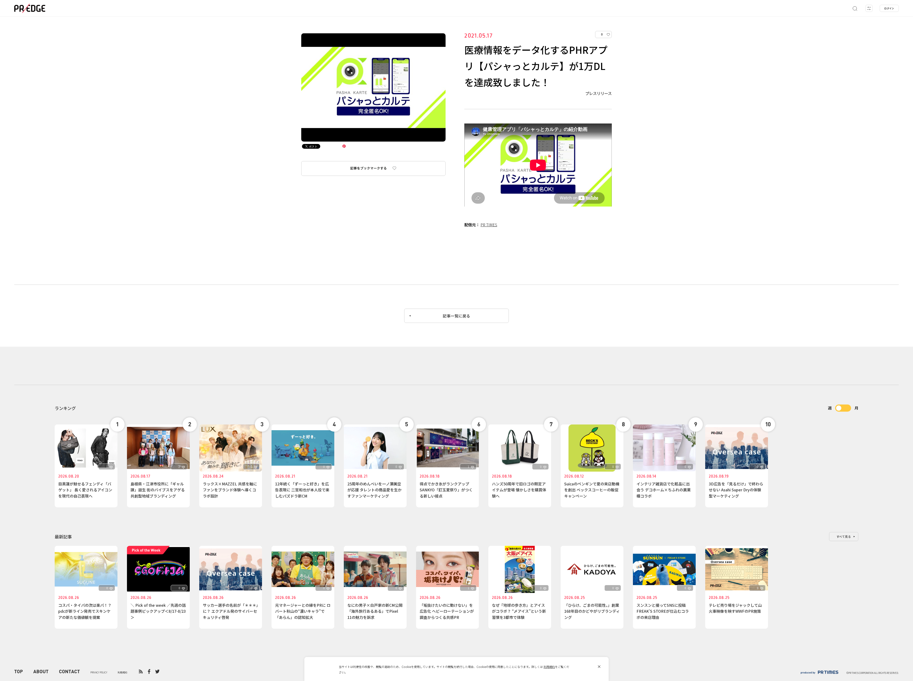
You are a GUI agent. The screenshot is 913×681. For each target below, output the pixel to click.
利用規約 (549, 667)
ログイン (889, 8)
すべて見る (843, 536)
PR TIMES (489, 224)
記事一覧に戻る (456, 316)
